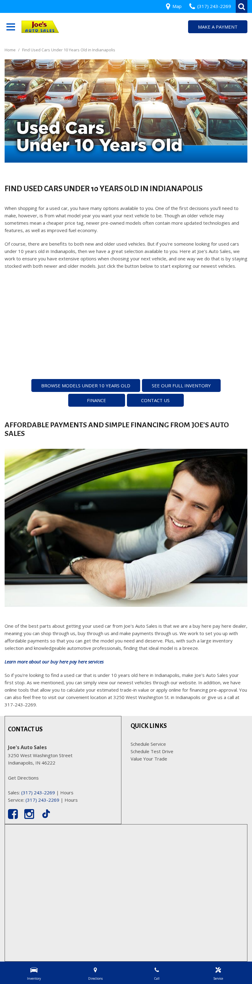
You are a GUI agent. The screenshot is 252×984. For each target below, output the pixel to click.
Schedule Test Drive (152, 751)
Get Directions (23, 778)
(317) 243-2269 (38, 792)
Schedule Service (148, 744)
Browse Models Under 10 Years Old (85, 385)
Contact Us (155, 400)
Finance (96, 400)
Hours (66, 792)
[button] (241, 6)
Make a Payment (218, 27)
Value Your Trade (149, 759)
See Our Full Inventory (181, 385)
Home (11, 50)
